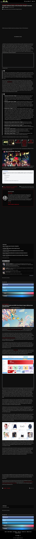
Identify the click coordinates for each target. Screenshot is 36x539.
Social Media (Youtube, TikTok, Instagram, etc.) (11, 180)
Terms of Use (29, 531)
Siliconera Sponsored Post (15, 307)
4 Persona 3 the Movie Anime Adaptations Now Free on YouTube (13, 250)
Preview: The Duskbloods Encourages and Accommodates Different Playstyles (15, 255)
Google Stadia (23, 187)
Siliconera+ (15, 531)
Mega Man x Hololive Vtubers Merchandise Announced (10, 266)
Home (6, 531)
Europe (33, 186)
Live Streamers (6, 177)
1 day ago (18, 266)
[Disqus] (18, 217)
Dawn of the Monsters (28, 186)
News (3, 4)
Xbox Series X (25, 4)
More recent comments (5, 277)
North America (28, 187)
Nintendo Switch (6, 4)
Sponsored (7, 304)
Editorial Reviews (7, 175)
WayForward (32, 187)
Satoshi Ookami (8, 271)
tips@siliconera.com (20, 537)
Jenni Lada (6, 7)
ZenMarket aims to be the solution (8, 337)
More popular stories (6, 257)
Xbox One (21, 4)
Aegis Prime (9, 81)
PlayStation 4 (13, 4)
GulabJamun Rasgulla (9, 263)
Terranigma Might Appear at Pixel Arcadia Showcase (11, 248)
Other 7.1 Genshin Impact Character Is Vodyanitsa (11, 246)
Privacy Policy (18, 532)
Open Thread (9, 531)
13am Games (23, 186)
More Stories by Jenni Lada (13, 204)
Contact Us (24, 531)
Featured (3, 304)
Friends (5, 178)
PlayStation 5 (17, 4)
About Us (19, 531)
